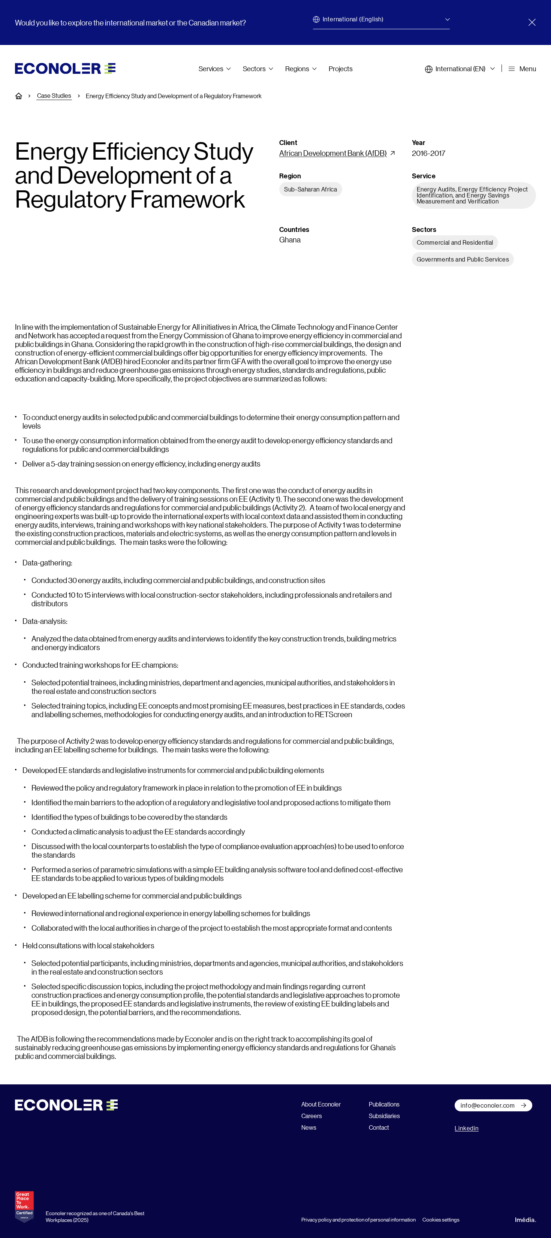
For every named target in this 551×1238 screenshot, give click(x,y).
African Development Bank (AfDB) (333, 152)
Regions (297, 68)
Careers (311, 1116)
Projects (341, 68)
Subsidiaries (384, 1116)
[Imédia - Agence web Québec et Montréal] (525, 1218)
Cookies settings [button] (441, 1219)
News (308, 1127)
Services (211, 68)
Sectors (254, 68)
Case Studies (54, 95)
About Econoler (321, 1104)
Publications (384, 1104)
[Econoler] (65, 67)
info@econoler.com (488, 1105)
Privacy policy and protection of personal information (358, 1219)
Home (22, 96)
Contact (379, 1127)
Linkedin (466, 1128)
